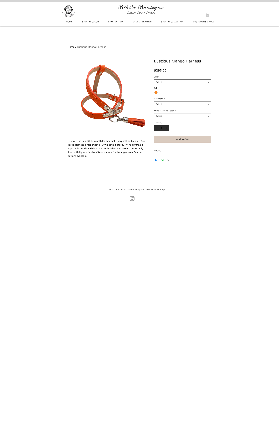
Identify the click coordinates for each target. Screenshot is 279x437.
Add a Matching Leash (165, 110)
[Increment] (167, 128)
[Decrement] (156, 128)
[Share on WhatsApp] (162, 160)
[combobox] (182, 82)
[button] (207, 14)
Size (156, 77)
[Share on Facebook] (156, 160)
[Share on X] (168, 160)
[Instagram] (132, 198)
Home (71, 46)
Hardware (159, 98)
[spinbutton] (161, 128)
